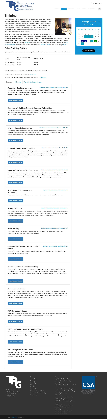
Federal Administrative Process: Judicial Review (24, 248)
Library (78, 9)
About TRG (56, 9)
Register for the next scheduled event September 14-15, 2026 (54, 87)
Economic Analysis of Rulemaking (21, 148)
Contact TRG (91, 9)
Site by (12, 417)
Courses (9, 82)
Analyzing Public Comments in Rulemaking (20, 191)
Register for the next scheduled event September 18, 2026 (54, 170)
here (64, 44)
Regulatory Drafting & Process (20, 88)
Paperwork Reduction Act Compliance (23, 170)
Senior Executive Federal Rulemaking (23, 267)
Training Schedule (88, 22)
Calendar (18, 82)
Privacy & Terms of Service (37, 391)
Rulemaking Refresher (17, 289)
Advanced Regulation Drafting (20, 128)
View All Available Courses (33, 82)
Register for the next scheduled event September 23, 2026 (54, 228)
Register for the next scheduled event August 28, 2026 (55, 246)
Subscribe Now (34, 395)
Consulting (71, 9)
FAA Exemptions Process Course (21, 350)
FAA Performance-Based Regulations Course (25, 329)
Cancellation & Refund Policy (38, 393)
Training (64, 9)
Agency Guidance (15, 208)
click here (27, 42)
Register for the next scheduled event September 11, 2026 (54, 208)
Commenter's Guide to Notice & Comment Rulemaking (30, 108)
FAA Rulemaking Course (18, 311)
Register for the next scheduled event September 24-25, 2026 (54, 127)
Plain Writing (13, 229)
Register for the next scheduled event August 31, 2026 (55, 190)
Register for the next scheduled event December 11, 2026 (55, 147)
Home (32, 377)
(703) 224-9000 (45, 44)
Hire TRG (84, 9)
